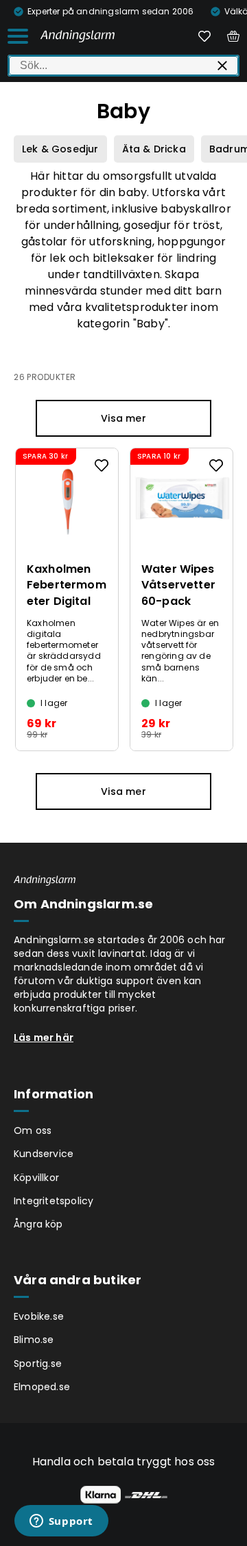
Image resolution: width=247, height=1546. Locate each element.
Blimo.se (34, 1339)
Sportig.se (38, 1363)
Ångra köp (38, 1224)
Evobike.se (39, 1316)
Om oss (32, 1130)
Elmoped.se (42, 1387)
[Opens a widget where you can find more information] (61, 1522)
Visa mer (123, 418)
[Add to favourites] (101, 465)
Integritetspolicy (53, 1201)
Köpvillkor (36, 1177)
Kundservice (43, 1154)
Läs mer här (43, 1037)
